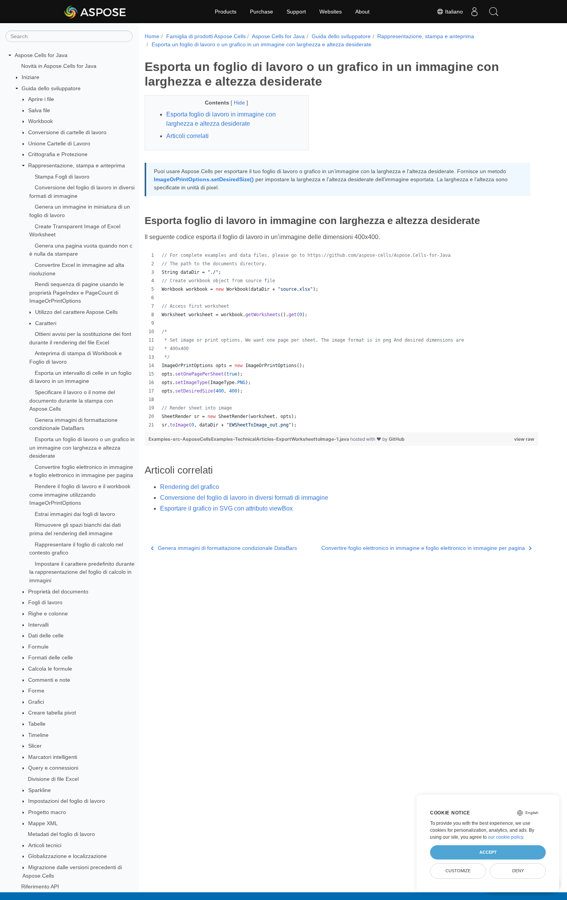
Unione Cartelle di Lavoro (59, 143)
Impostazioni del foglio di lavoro (66, 801)
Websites (330, 11)
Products (225, 11)
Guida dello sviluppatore (51, 88)
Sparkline (39, 790)
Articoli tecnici (44, 845)
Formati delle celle (50, 658)
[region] (341, 340)
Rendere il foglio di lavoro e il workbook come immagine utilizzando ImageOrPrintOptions (79, 494)
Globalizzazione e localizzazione (67, 856)
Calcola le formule (50, 669)
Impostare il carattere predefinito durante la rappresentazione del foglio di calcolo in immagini (82, 572)
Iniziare (30, 77)
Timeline (38, 735)
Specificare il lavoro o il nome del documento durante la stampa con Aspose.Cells (72, 400)
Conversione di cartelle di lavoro (67, 132)
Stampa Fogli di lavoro (62, 177)
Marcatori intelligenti (52, 757)
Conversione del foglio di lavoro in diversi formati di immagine (244, 497)
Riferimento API (40, 886)
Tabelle (37, 724)
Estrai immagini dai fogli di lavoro (75, 514)
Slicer (35, 746)
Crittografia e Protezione (58, 154)
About (362, 11)
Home (152, 36)
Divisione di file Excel (53, 779)
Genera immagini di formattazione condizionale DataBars (227, 548)
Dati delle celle (46, 635)
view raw (524, 439)
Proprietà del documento (58, 591)
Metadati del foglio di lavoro (61, 834)
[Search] (493, 11)
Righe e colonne (48, 613)
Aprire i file (41, 99)
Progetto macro (47, 812)
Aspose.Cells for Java (41, 55)
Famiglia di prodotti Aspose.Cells (206, 36)
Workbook (40, 121)
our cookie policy (505, 837)
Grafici (36, 702)
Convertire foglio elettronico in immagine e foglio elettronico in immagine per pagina (423, 548)
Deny (518, 870)
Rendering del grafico (189, 487)
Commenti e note (49, 680)
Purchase (261, 11)
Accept (488, 852)
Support (296, 11)
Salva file (39, 110)
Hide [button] (240, 102)
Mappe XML (43, 823)
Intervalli (38, 625)
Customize (458, 870)
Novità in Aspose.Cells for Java (58, 66)
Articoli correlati (187, 136)
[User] (474, 11)
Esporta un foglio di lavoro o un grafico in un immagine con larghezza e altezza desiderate (82, 447)
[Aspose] (95, 11)
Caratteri (45, 323)
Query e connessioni (53, 768)
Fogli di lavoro (45, 603)
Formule (38, 647)
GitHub (397, 439)
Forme (36, 691)
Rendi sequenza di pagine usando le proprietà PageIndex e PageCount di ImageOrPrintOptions (76, 292)
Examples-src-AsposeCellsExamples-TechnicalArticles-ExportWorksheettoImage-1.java (249, 439)
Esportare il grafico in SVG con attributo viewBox (226, 508)
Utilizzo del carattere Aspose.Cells (76, 312)
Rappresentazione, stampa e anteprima (76, 165)
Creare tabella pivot (52, 713)
